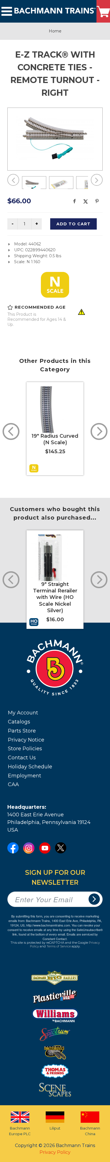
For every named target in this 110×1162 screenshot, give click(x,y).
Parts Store (22, 731)
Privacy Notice (26, 740)
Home (55, 31)
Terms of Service (59, 946)
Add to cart (73, 223)
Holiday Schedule (30, 767)
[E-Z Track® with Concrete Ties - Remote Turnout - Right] (55, 138)
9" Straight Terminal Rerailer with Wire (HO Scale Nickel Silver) (55, 597)
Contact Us (22, 758)
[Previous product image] (13, 180)
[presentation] (11, 431)
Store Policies (25, 748)
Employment (24, 776)
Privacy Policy (55, 1152)
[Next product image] (97, 180)
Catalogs (19, 722)
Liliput (55, 1128)
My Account (23, 713)
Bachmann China (90, 1131)
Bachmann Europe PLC (20, 1131)
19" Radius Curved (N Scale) (55, 439)
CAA (13, 784)
